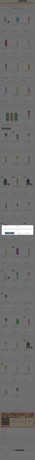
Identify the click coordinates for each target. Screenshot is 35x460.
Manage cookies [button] (27, 233)
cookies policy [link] (30, 229)
